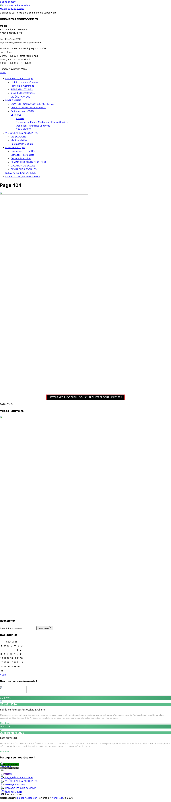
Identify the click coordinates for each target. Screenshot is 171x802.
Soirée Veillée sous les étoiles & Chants (23, 710)
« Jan (3, 674)
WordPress (57, 798)
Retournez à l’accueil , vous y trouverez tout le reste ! (85, 397)
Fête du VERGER (9, 738)
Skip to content (8, 1)
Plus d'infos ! (5, 723)
